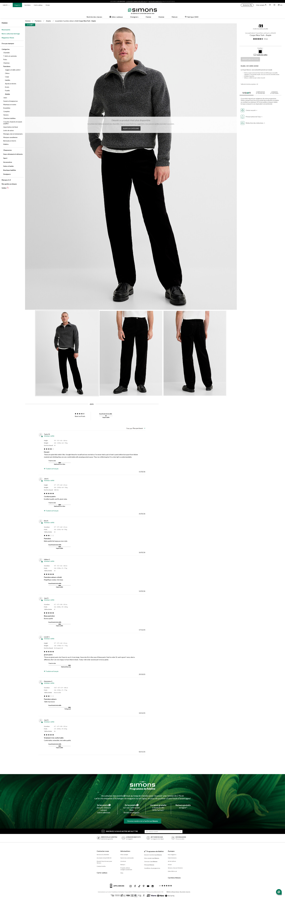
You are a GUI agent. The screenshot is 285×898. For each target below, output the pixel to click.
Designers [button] (134, 17)
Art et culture (172, 861)
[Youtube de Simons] (148, 886)
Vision (48, 5)
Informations (125, 851)
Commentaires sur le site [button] (104, 892)
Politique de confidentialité (154, 892)
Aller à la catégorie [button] (131, 128)
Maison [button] (175, 17)
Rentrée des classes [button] (94, 17)
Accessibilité (128, 892)
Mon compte (260, 5)
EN (162, 892)
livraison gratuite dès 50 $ (136, 1)
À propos (171, 851)
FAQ (121, 873)
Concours (150, 861)
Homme (5, 23)
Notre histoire (172, 858)
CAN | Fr (5, 5)
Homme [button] (161, 17)
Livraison (123, 861)
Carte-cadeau (38, 5)
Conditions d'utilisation (118, 892)
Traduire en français (52, 469)
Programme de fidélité (142, 788)
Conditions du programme (152, 868)
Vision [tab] (246, 92)
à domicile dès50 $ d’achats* (158, 807)
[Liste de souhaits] (270, 5)
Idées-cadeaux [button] (117, 17)
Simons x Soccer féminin (175, 868)
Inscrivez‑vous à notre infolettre (122, 831)
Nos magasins (172, 854)
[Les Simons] (142, 784)
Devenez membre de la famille (142, 821)
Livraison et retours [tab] (274, 92)
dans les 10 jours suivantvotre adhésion (104, 809)
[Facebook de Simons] (135, 886)
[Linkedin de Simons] (152, 886)
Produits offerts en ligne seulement (126, 868)
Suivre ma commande (127, 858)
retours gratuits (155, 1)
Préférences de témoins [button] (139, 892)
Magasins (17, 5)
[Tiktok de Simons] (139, 886)
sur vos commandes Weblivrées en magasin (131, 809)
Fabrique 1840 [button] (192, 17)
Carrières (27, 5)
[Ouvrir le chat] (279, 892)
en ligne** (183, 806)
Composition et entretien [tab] (260, 92)
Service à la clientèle (103, 854)
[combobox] (135, 428)
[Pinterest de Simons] (143, 886)
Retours (122, 864)
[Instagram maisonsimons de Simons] (130, 886)
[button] (247, 5)
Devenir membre (153, 855)
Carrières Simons (174, 878)
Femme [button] (148, 17)
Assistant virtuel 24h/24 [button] (104, 858)
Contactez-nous (103, 851)
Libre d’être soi (172, 871)
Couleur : (260, 48)
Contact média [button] (101, 866)
